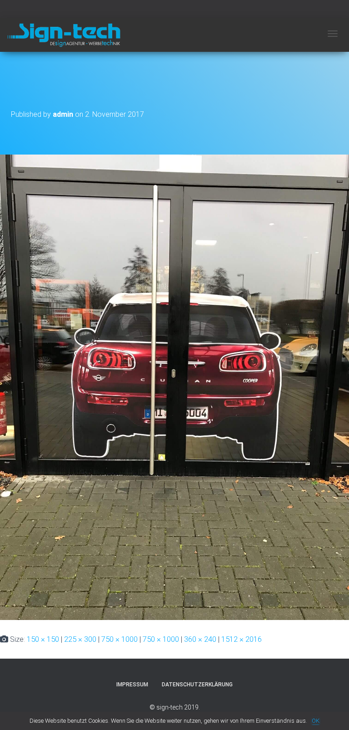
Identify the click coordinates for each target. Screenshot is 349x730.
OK (315, 720)
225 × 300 (80, 639)
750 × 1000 (119, 639)
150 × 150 (43, 639)
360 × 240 (200, 639)
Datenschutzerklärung (197, 684)
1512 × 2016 (241, 639)
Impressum (132, 684)
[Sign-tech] (63, 35)
